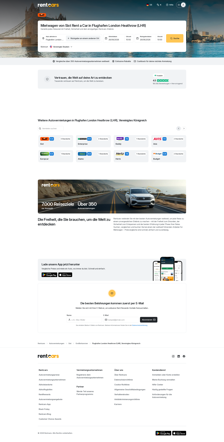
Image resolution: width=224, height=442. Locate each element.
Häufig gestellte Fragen (162, 389)
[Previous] (178, 128)
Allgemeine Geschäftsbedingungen (129, 389)
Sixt (69, 343)
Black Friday (44, 409)
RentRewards (44, 394)
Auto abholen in (51, 36)
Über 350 (87, 204)
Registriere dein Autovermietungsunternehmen (90, 376)
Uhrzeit (128, 36)
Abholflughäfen (45, 389)
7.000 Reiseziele (58, 204)
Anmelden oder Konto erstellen (166, 375)
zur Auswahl (47, 208)
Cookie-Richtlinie (122, 384)
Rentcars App (45, 404)
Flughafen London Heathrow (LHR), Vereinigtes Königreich (116, 343)
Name (69, 315)
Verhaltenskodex (121, 394)
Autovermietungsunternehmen (52, 380)
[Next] (184, 128)
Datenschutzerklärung (140, 325)
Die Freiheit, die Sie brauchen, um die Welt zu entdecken (74, 221)
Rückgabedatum (145, 36)
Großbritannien (82, 343)
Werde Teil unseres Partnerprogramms (85, 392)
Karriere (118, 404)
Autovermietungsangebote (50, 399)
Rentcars (41, 343)
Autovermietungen (86, 208)
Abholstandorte (45, 384)
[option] (55, 370)
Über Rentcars (120, 375)
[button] (160, 75)
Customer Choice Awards (50, 419)
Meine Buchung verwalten (163, 380)
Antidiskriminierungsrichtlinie (127, 399)
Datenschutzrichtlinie (123, 380)
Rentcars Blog (45, 414)
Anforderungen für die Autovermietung (162, 395)
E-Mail (106, 315)
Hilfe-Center (157, 384)
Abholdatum (113, 36)
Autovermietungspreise (49, 375)
